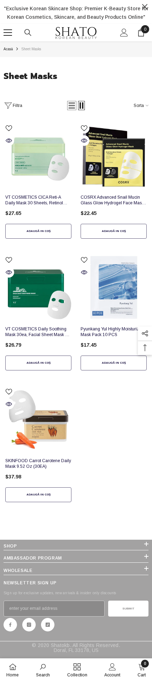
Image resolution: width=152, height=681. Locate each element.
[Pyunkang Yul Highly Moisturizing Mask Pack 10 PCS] (113, 288)
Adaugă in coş (39, 231)
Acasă (8, 49)
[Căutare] (28, 32)
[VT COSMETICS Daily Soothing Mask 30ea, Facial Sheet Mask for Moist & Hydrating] (38, 288)
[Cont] (124, 32)
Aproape (144, 7)
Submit (128, 608)
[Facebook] (10, 624)
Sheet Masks (31, 49)
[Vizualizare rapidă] (9, 140)
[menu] (8, 32)
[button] (71, 105)
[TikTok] (47, 624)
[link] (43, 670)
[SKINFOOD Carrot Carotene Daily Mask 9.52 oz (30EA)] (38, 419)
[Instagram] (29, 624)
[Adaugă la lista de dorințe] (9, 128)
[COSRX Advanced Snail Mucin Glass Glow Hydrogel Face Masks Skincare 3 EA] (113, 156)
